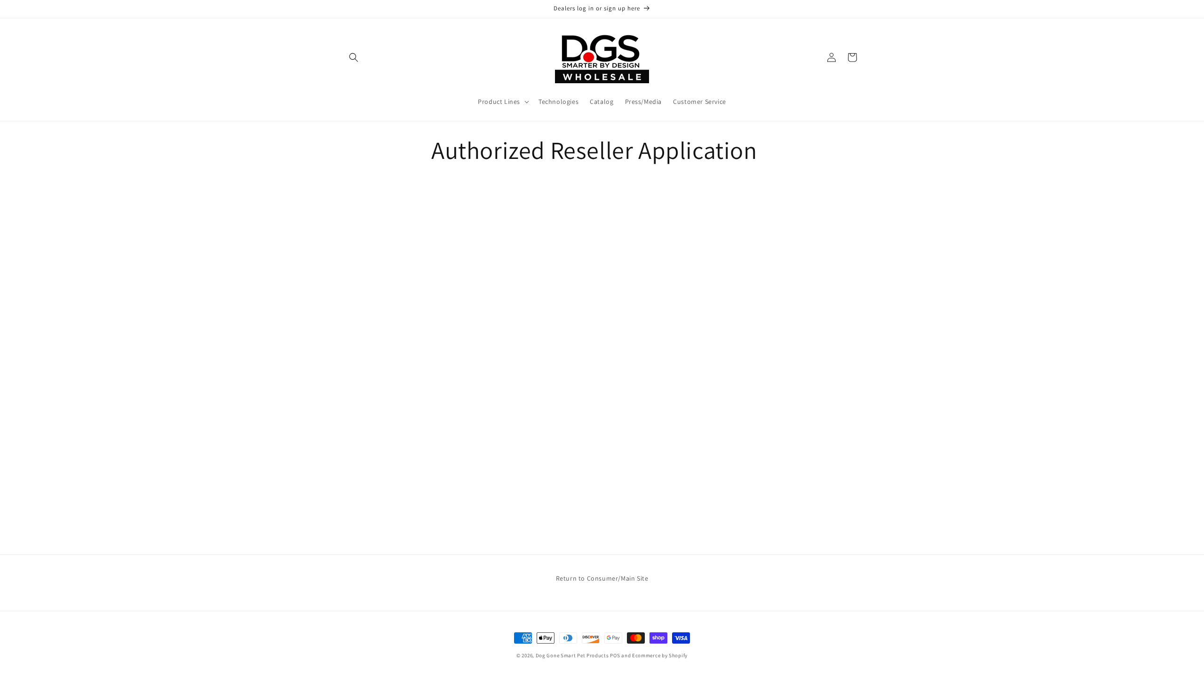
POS (615, 655)
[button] (353, 57)
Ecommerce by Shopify (660, 655)
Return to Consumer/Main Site (602, 578)
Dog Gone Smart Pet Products (572, 655)
